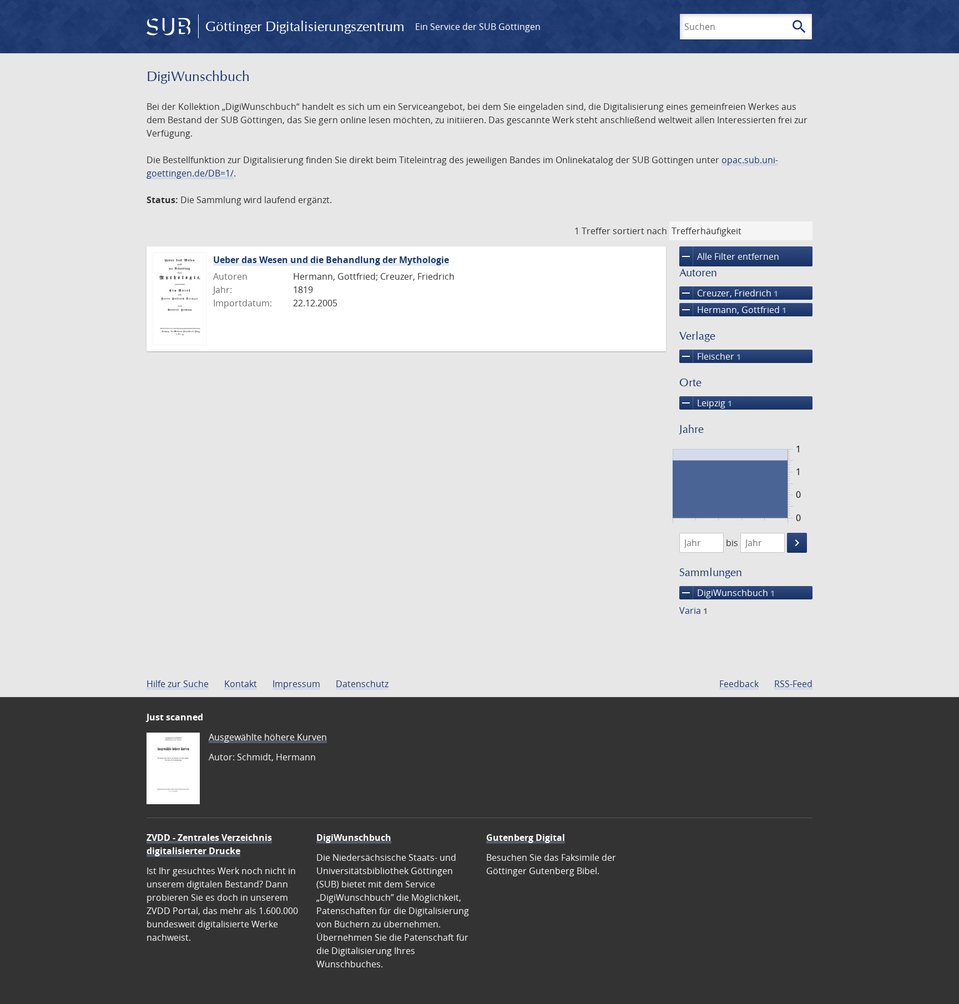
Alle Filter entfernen (729, 256)
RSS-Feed (793, 684)
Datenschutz (362, 684)
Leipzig (705, 403)
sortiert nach (640, 231)
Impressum (296, 684)
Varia (693, 610)
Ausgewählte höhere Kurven (268, 737)
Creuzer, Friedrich (728, 293)
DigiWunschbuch (727, 592)
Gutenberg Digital (525, 837)
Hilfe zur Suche (178, 684)
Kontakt (240, 684)
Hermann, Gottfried (732, 309)
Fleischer (710, 356)
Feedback (739, 684)
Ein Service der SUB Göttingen (478, 27)
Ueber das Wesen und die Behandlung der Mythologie (331, 260)
